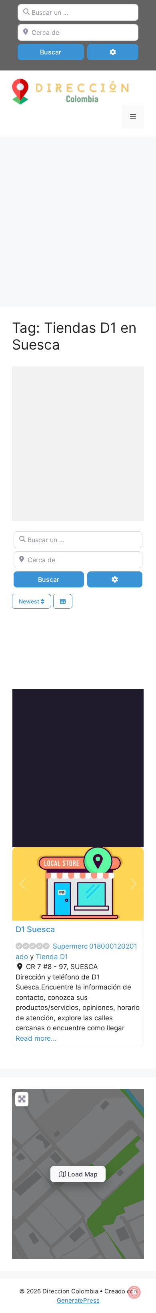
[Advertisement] (78, 218)
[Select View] (62, 601)
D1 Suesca (35, 929)
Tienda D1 (52, 957)
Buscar (61, 52)
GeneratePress (78, 1300)
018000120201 (113, 946)
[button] (22, 884)
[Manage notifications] (134, 1292)
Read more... (36, 1038)
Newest (30, 601)
